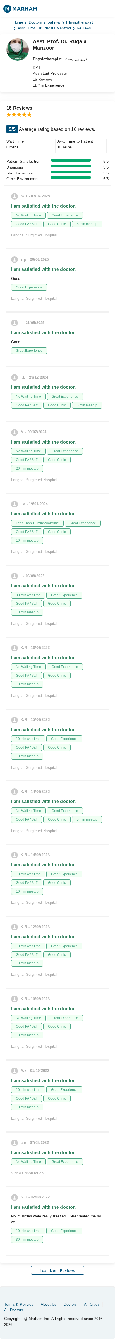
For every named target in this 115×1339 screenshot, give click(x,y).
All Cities (92, 1304)
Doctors (35, 22)
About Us (49, 1304)
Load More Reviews (57, 1271)
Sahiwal (54, 22)
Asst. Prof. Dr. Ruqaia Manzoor (44, 28)
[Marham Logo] (20, 10)
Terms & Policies (18, 1304)
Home (18, 22)
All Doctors (13, 1310)
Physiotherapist (79, 22)
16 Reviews (43, 79)
